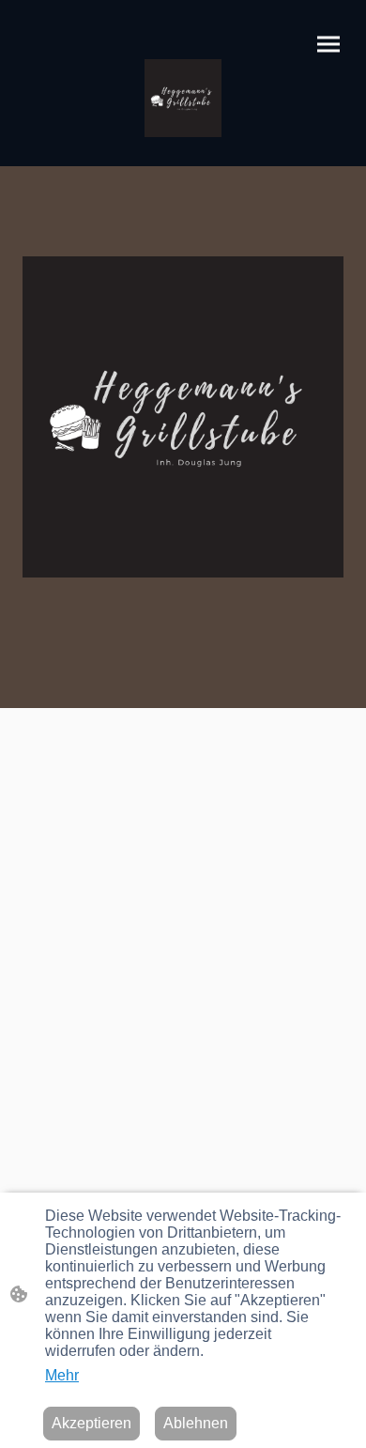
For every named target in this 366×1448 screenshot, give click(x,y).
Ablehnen (195, 1423)
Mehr (62, 1375)
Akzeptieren (91, 1423)
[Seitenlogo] (183, 98)
